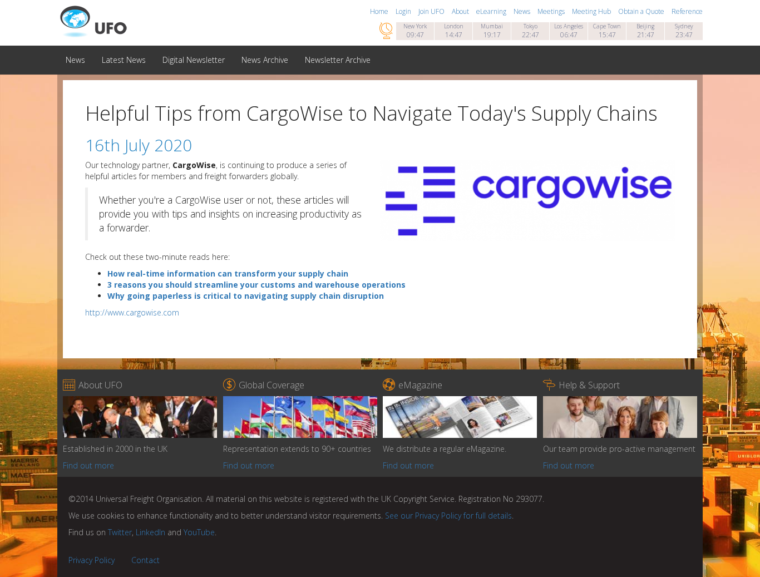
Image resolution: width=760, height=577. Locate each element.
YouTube (199, 532)
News (523, 11)
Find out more (88, 465)
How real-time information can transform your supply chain (227, 273)
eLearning (492, 11)
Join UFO (432, 11)
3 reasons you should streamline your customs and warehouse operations (256, 284)
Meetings (551, 11)
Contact (145, 560)
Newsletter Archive (338, 60)
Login (404, 11)
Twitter (120, 532)
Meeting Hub (592, 11)
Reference (687, 11)
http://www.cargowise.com (132, 312)
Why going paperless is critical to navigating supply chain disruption (245, 295)
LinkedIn (150, 532)
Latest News (124, 60)
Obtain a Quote (642, 11)
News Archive (264, 60)
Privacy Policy (91, 560)
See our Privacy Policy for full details (448, 515)
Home (380, 11)
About (461, 11)
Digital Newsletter (193, 60)
